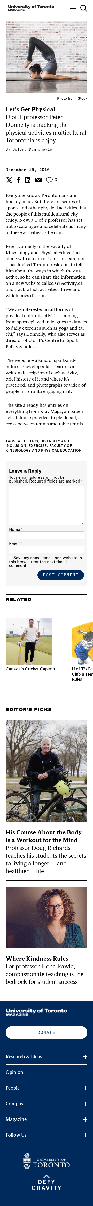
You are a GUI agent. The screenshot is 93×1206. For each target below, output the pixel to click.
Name (15, 529)
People (13, 1088)
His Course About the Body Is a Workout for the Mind (44, 836)
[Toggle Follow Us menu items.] (85, 1135)
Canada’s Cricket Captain (30, 669)
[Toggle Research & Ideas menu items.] (85, 1057)
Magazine (16, 1119)
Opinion (14, 1072)
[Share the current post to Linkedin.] (27, 180)
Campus (14, 1104)
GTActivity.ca (69, 283)
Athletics (28, 441)
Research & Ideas (24, 1057)
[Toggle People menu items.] (85, 1088)
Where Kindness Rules (37, 958)
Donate (46, 1032)
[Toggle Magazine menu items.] (85, 1119)
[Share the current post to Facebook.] (18, 180)
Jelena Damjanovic (32, 149)
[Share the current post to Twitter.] (9, 180)
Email (15, 543)
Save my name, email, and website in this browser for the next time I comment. (45, 561)
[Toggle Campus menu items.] (85, 1104)
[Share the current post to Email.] (38, 180)
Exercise (38, 446)
